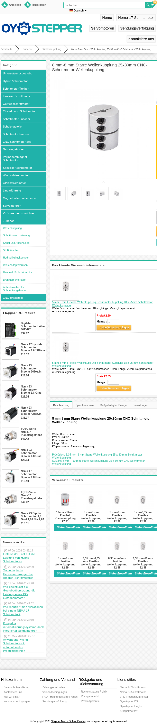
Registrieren (39, 4)
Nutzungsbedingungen (16, 701)
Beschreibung (61, 405)
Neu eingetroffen (14, 149)
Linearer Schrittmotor (16, 96)
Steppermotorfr (128, 710)
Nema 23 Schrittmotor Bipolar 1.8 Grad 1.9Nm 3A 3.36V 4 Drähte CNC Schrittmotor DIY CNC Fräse (32, 389)
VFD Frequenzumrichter (18, 213)
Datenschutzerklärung (16, 687)
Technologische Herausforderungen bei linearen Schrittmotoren (18, 574)
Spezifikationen (84, 405)
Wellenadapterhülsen (15, 265)
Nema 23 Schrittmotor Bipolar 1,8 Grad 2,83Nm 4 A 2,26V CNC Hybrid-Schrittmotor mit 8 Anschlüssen (32, 453)
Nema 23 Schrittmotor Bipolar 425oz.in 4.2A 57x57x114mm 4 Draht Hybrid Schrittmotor (33, 410)
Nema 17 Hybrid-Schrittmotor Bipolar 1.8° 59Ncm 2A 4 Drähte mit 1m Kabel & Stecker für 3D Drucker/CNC (33, 347)
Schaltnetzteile (12, 126)
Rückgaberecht (90, 696)
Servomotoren (102, 28)
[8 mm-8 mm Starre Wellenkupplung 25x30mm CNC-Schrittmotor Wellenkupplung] (103, 127)
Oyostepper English (131, 706)
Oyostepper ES (129, 701)
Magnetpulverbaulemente (19, 198)
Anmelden (15, 4)
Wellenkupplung (52, 49)
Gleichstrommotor (14, 183)
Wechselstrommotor (16, 175)
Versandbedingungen (54, 692)
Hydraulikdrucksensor (16, 257)
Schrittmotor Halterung (16, 235)
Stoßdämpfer (10, 250)
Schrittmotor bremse (16, 134)
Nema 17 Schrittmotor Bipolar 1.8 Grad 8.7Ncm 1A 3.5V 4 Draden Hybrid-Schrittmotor (32, 474)
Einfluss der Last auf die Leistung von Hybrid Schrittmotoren (19, 557)
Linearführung (12, 190)
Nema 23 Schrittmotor (133, 692)
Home (107, 18)
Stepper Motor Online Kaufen (68, 721)
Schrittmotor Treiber (16, 88)
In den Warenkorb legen (114, 327)
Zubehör (27, 49)
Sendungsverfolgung (137, 28)
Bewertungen (140, 405)
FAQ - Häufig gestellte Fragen (59, 696)
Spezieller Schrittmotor (17, 167)
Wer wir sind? (11, 696)
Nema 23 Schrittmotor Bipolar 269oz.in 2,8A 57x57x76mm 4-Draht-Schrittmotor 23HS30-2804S (32, 368)
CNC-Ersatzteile (13, 297)
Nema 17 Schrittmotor (136, 18)
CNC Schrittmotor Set (17, 141)
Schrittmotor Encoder (16, 119)
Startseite (6, 49)
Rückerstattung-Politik (94, 691)
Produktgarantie (90, 701)
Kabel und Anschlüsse (16, 242)
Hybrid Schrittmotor (15, 81)
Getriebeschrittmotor (16, 103)
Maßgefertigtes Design (113, 405)
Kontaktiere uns (141, 39)
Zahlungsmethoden (53, 687)
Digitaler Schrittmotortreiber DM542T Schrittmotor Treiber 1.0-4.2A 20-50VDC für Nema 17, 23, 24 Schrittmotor (33, 326)
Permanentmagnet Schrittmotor (15, 158)
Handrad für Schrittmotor (17, 272)
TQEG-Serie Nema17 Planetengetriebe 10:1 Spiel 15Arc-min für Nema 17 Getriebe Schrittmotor (31, 495)
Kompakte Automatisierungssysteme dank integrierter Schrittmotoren (23, 627)
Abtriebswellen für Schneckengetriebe (14, 289)
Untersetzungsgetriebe (17, 73)
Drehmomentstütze (14, 279)
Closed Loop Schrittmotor (19, 111)
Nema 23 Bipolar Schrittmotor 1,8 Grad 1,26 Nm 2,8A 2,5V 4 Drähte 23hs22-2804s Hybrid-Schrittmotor (32, 516)
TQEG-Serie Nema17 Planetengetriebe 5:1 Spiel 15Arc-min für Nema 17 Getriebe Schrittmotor (31, 431)
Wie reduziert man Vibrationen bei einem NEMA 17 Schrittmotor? (23, 610)
